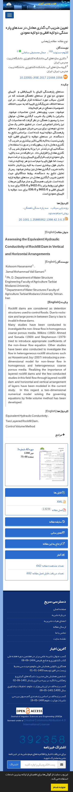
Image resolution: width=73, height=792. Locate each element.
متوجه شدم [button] (59, 787)
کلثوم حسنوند (60, 52)
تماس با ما (60, 632)
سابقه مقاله (55, 521)
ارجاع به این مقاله (52, 544)
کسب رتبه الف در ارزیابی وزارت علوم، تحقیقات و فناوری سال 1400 (37, 688)
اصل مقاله (53, 510)
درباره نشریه (59, 615)
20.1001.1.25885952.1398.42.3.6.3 (41, 219)
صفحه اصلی (59, 609)
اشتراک (14, 764)
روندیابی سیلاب (59, 208)
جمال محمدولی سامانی (34, 52)
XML (60, 501)
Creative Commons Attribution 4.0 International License (44, 722)
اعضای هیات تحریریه (55, 621)
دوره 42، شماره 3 (25, 449)
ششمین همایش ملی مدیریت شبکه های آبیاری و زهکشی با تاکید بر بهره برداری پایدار (40, 678)
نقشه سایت (59, 638)
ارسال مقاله (59, 627)
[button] (49, 779)
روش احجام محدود (58, 213)
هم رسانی (56, 532)
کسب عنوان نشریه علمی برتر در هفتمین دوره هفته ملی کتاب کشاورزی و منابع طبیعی (37, 658)
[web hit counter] (42, 740)
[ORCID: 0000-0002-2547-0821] (20, 51)
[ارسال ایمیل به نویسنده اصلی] (51, 51)
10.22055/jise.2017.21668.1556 (41, 77)
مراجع (58, 435)
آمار (59, 555)
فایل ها (58, 492)
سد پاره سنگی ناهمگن (36, 208)
